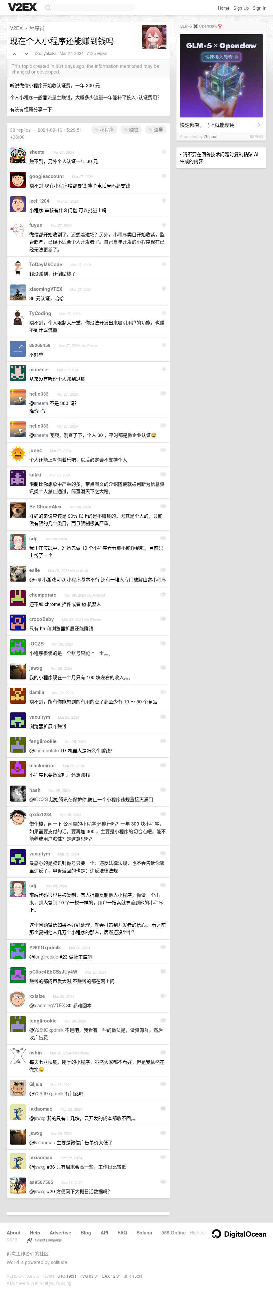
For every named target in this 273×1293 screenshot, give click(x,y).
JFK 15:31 (133, 1276)
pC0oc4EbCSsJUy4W (53, 971)
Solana (144, 1232)
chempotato (43, 594)
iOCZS (36, 643)
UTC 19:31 (67, 1276)
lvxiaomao (41, 1108)
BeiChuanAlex (45, 506)
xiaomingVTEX (45, 288)
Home (223, 8)
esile (34, 570)
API (104, 1232)
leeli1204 (39, 200)
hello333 (39, 393)
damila (36, 692)
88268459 (40, 345)
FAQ (122, 1232)
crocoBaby (41, 619)
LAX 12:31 (111, 1276)
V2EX (16, 27)
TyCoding (40, 313)
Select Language (47, 1239)
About (14, 1232)
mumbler (39, 369)
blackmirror (42, 765)
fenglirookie (43, 741)
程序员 (37, 27)
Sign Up (241, 8)
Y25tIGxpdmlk (45, 947)
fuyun (36, 225)
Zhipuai (210, 136)
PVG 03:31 (89, 1276)
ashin (35, 1052)
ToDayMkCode (45, 264)
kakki (35, 474)
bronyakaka (46, 53)
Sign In (259, 8)
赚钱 (133, 129)
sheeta (37, 151)
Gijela (35, 1084)
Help (35, 1232)
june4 (35, 450)
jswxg (36, 667)
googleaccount (46, 176)
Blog (86, 1232)
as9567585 (41, 1182)
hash (35, 790)
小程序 (106, 129)
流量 (157, 129)
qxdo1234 (40, 814)
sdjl (33, 538)
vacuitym (39, 716)
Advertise (60, 1232)
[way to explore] (23, 7)
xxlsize (37, 996)
